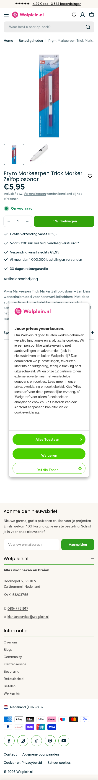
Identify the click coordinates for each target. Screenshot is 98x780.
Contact (10, 754)
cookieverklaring (26, 412)
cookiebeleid (54, 386)
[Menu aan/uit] (6, 14)
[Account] (82, 14)
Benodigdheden (31, 41)
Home (8, 41)
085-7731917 (18, 608)
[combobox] (49, 26)
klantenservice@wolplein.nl (28, 617)
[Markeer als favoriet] (90, 175)
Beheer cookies (59, 763)
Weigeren (49, 455)
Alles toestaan (47, 439)
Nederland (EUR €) (24, 707)
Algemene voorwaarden (40, 754)
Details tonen (47, 470)
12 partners (63, 371)
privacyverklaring (27, 386)
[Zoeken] (88, 27)
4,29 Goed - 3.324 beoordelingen (57, 4)
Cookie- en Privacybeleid (23, 763)
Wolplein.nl (24, 772)
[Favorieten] (74, 15)
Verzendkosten (35, 193)
